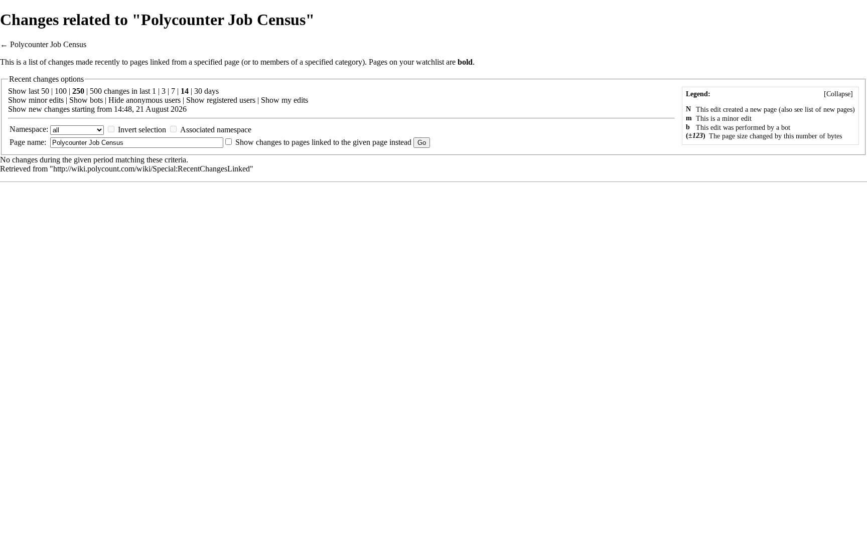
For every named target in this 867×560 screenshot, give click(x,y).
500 (96, 91)
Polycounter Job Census (48, 44)
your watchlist (421, 62)
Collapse (838, 94)
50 (45, 91)
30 (198, 91)
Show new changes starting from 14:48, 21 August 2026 (97, 109)
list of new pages (828, 109)
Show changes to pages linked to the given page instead (323, 142)
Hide (116, 100)
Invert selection (142, 129)
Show (17, 100)
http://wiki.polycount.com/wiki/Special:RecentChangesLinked (151, 168)
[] (838, 94)
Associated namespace (215, 129)
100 (61, 91)
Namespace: (29, 129)
